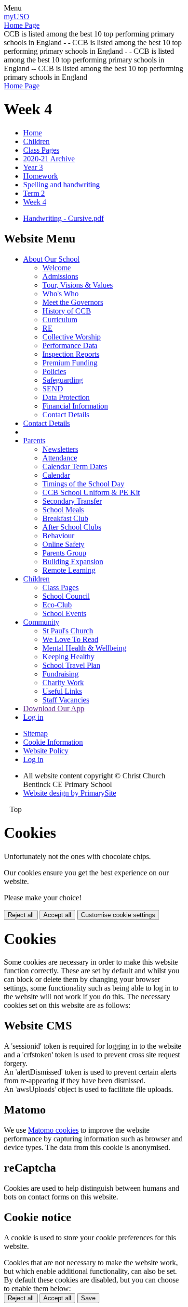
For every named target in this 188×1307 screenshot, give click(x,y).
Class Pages (41, 150)
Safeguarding (62, 380)
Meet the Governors (72, 302)
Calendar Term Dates (74, 466)
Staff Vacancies (65, 700)
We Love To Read (70, 639)
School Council (66, 596)
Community (41, 622)
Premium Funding (69, 363)
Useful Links (62, 691)
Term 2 (34, 193)
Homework (40, 176)
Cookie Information (53, 742)
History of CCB (66, 311)
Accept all (57, 915)
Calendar (56, 475)
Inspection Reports (70, 354)
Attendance (59, 458)
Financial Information (75, 406)
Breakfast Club (65, 518)
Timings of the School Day (83, 484)
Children (36, 141)
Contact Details (65, 415)
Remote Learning (68, 570)
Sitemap (35, 733)
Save (88, 1298)
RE (47, 328)
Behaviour (58, 536)
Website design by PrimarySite (69, 793)
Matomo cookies (53, 1130)
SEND (52, 389)
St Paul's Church (67, 631)
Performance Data (69, 345)
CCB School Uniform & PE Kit (91, 492)
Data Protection (66, 397)
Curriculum (59, 319)
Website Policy (45, 751)
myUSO (16, 16)
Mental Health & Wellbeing (84, 648)
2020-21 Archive (49, 159)
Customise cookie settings (118, 915)
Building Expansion (72, 561)
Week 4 (34, 202)
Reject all (21, 915)
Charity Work (63, 682)
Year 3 (33, 167)
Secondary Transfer (72, 501)
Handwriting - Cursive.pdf (63, 218)
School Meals (63, 510)
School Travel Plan (71, 665)
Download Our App (53, 708)
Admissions (60, 276)
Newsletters (60, 449)
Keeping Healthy (68, 657)
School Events (64, 613)
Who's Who (60, 294)
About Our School (51, 259)
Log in (33, 717)
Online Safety (63, 544)
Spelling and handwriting (61, 185)
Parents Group (64, 553)
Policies (54, 371)
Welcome (56, 268)
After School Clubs (71, 527)
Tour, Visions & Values (77, 285)
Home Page (22, 25)
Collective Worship (71, 337)
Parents (34, 440)
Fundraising (60, 674)
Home (32, 133)
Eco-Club (57, 605)
